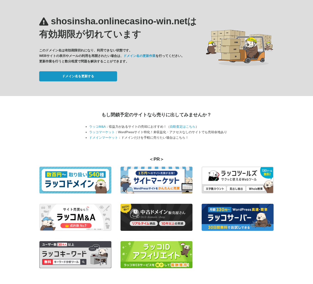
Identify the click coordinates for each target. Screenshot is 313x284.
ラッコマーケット (102, 132)
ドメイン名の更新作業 (140, 56)
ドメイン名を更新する (78, 76)
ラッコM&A (97, 126)
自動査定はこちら (182, 126)
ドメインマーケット (103, 137)
